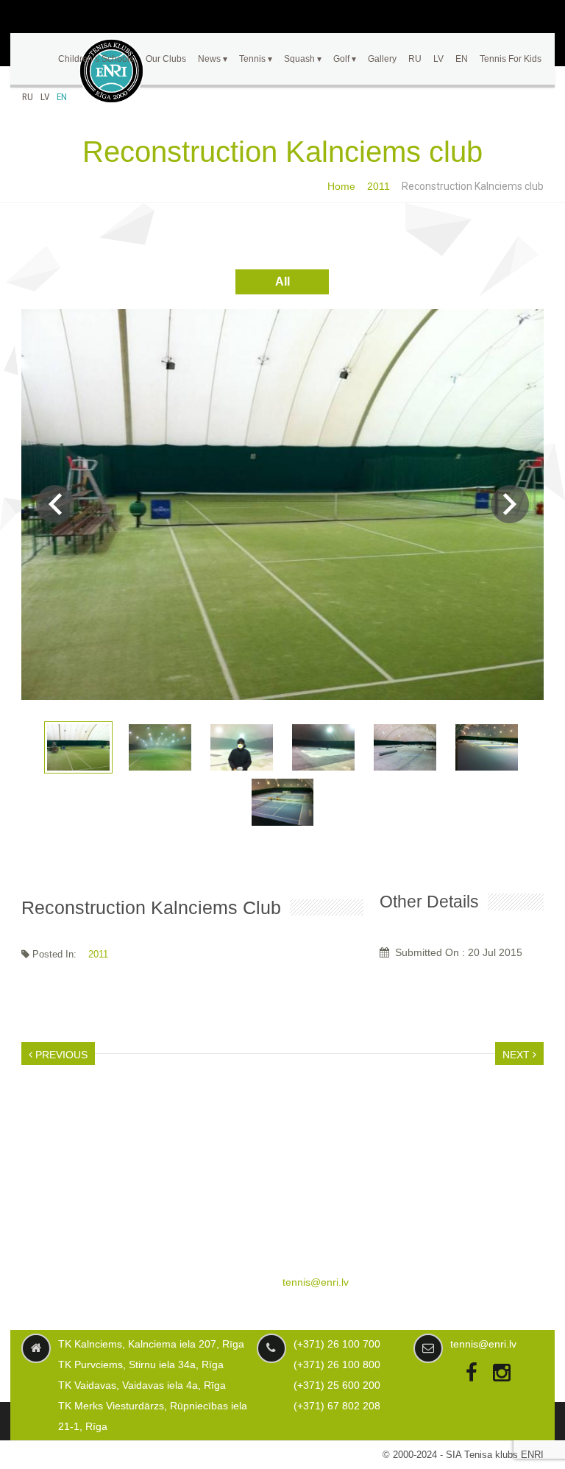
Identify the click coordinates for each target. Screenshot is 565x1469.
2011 (378, 186)
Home (341, 186)
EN (62, 96)
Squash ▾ (302, 59)
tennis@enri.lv (315, 1282)
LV (44, 96)
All (282, 281)
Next (510, 504)
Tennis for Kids (510, 59)
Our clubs (166, 59)
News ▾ (212, 59)
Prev (55, 504)
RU (27, 96)
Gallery (382, 59)
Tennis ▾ (255, 59)
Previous (60, 1055)
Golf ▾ (344, 59)
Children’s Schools (96, 59)
